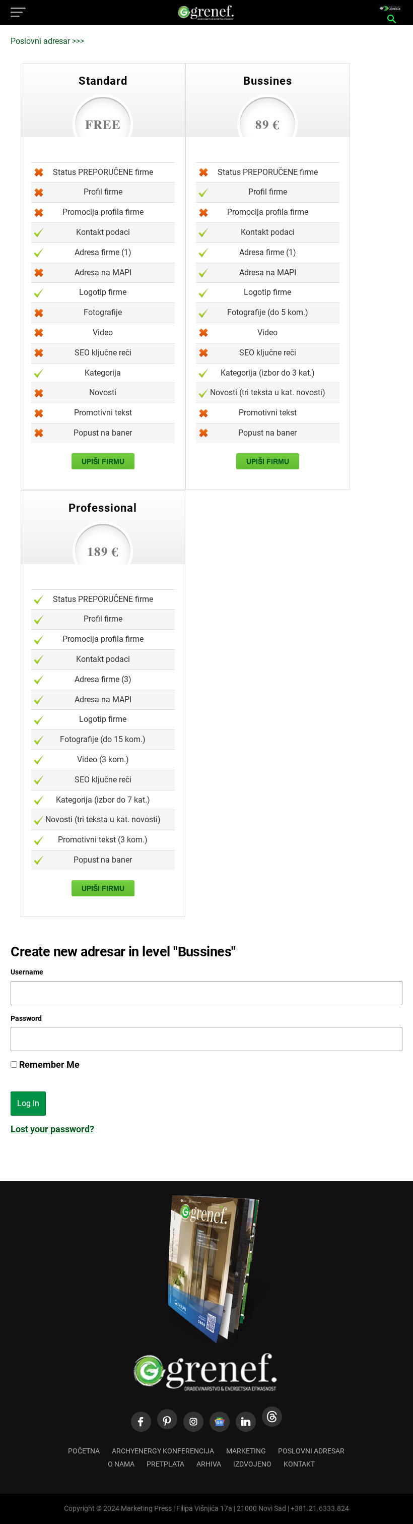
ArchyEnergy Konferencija (163, 1451)
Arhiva (208, 1464)
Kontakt (299, 1464)
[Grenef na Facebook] (141, 1422)
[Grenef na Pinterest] (167, 1419)
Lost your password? (52, 1129)
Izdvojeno (252, 1464)
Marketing (246, 1451)
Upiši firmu (103, 461)
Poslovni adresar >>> (47, 41)
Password (26, 1018)
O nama (121, 1464)
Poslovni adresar (311, 1451)
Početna (84, 1451)
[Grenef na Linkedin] (246, 1422)
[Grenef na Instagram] (193, 1422)
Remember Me (48, 1065)
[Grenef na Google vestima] (220, 1422)
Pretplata (165, 1464)
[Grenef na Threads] (272, 1417)
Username (27, 972)
